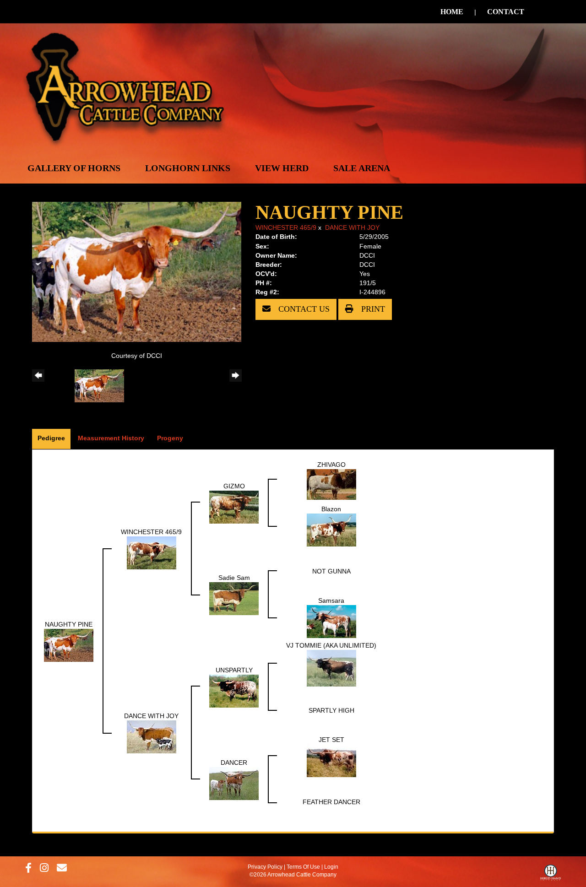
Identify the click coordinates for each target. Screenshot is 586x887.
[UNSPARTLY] (234, 690)
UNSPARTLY (234, 670)
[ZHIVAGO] (331, 483)
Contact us (303, 309)
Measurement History (111, 438)
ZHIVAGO (331, 464)
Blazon (331, 509)
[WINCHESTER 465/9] (151, 552)
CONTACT (505, 12)
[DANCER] (234, 783)
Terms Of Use (303, 867)
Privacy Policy (265, 867)
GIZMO (234, 486)
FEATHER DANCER (331, 802)
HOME (451, 12)
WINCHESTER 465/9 (285, 227)
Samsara (331, 600)
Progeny (170, 438)
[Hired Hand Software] (550, 875)
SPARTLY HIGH (331, 710)
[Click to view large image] (136, 271)
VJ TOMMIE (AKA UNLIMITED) (331, 645)
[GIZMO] (234, 506)
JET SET (331, 739)
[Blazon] (331, 529)
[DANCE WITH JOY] (151, 736)
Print (372, 309)
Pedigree (51, 438)
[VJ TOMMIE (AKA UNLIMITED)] (331, 667)
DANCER (234, 762)
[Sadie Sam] (234, 598)
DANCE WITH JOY (352, 227)
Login (331, 867)
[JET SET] (331, 760)
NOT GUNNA (331, 571)
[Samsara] (331, 621)
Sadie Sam (234, 577)
